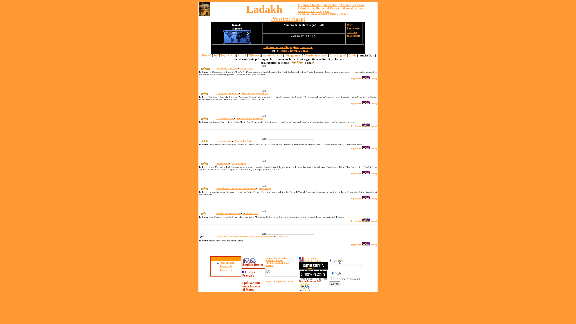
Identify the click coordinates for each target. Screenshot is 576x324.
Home (283, 50)
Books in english (312, 261)
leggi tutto (356, 78)
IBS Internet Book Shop (277, 263)
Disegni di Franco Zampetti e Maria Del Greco (323, 14)
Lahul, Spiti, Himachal (313, 8)
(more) (373, 78)
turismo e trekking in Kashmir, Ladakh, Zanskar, (331, 5)
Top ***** (227, 55)
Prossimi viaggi (288, 19)
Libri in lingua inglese (277, 258)
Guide (352, 55)
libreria (295, 50)
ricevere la (225, 266)
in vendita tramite (274, 260)
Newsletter (225, 270)
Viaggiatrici (294, 55)
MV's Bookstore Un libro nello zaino (354, 30)
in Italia (269, 265)
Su (215, 55)
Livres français (310, 258)
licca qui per (226, 262)
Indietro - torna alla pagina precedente (288, 47)
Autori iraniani (272, 55)
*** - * (242, 55)
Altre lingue (337, 55)
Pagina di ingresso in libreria (280, 281)
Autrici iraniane (315, 55)
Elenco (254, 55)
